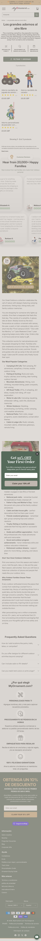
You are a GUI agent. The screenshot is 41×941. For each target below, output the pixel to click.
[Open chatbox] (36, 937)
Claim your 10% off (21, 483)
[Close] (37, 453)
